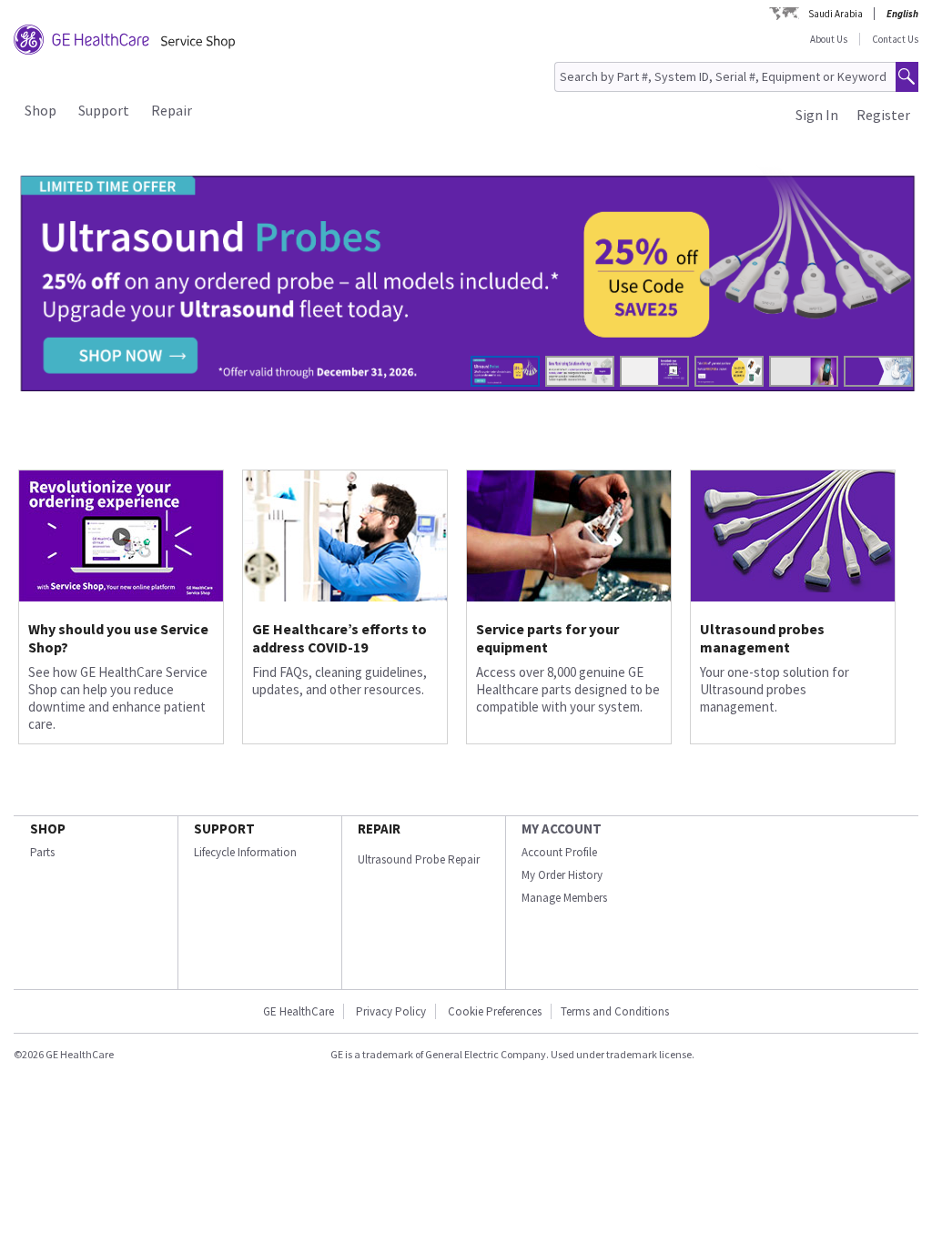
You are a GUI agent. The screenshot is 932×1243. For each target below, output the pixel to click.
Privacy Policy (389, 1011)
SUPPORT (224, 828)
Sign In (816, 115)
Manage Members (564, 897)
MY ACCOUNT (562, 828)
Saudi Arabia (835, 13)
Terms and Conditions (615, 1011)
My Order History (562, 875)
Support (103, 110)
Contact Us (895, 39)
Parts (42, 852)
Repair (171, 110)
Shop (40, 110)
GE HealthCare (298, 1011)
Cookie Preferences (495, 1011)
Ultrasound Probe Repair (419, 859)
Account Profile (559, 852)
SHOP (48, 828)
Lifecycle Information (245, 852)
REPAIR (379, 828)
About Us (828, 39)
